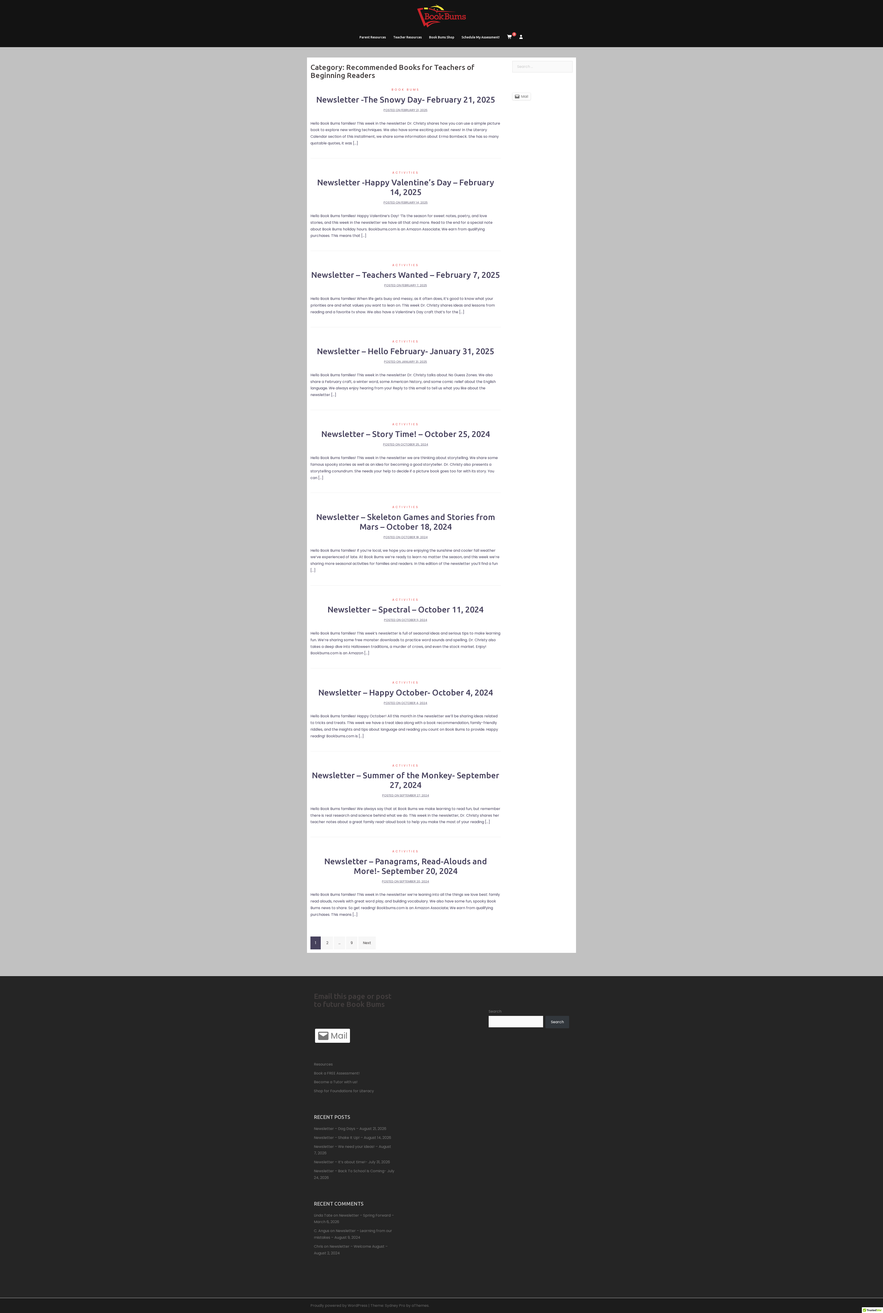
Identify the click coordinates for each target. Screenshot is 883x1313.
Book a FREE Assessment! (337, 1073)
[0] (509, 37)
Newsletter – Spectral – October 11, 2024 (405, 609)
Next (367, 942)
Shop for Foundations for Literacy (344, 1091)
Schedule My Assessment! (481, 37)
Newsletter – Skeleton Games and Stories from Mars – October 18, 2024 (405, 521)
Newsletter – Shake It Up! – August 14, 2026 (352, 1137)
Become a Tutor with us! (336, 1082)
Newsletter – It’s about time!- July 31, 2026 (352, 1162)
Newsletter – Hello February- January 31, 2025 (405, 351)
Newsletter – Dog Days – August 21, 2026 (350, 1128)
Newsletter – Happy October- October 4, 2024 (405, 692)
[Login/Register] (521, 37)
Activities (405, 172)
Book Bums (406, 89)
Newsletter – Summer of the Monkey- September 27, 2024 (405, 780)
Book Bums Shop (441, 37)
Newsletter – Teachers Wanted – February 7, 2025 (405, 274)
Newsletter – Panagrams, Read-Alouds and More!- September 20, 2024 (405, 866)
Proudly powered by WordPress (338, 1305)
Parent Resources (372, 37)
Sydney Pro (395, 1305)
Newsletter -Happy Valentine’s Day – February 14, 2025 (405, 187)
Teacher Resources (407, 37)
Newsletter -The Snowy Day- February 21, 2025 (405, 99)
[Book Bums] (441, 17)
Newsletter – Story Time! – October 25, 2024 (405, 434)
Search (495, 1011)
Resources (323, 1064)
